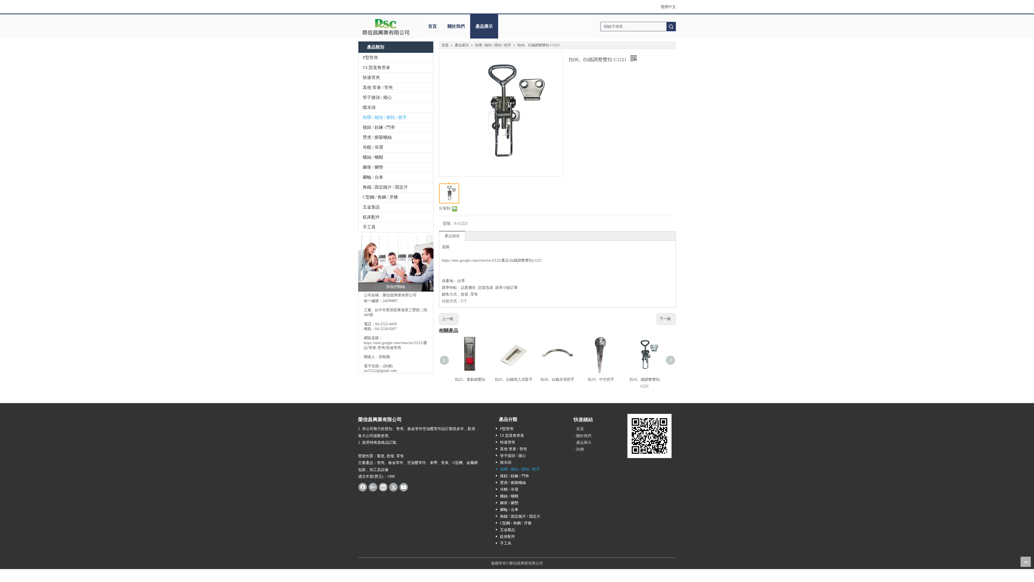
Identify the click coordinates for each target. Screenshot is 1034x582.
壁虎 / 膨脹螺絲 (377, 137)
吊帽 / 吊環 (373, 147)
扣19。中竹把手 (601, 379)
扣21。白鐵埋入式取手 (514, 379)
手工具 (369, 227)
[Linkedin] (383, 487)
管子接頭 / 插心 (377, 97)
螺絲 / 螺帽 (373, 157)
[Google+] (373, 487)
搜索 (671, 26)
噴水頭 (369, 107)
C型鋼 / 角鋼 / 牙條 (380, 197)
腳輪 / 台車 (373, 177)
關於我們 (456, 26)
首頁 (432, 26)
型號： (448, 223)
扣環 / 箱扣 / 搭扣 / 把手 (385, 117)
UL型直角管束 (376, 67)
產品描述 (452, 236)
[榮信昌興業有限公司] (385, 26)
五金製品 (371, 207)
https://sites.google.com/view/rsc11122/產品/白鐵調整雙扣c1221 (492, 260)
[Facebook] (362, 487)
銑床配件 (371, 217)
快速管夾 (371, 77)
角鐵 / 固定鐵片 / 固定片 (385, 187)
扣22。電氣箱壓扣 (470, 379)
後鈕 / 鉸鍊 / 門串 (379, 127)
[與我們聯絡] (396, 263)
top (1026, 562)
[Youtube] (403, 487)
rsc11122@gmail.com (380, 371)
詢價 (580, 449)
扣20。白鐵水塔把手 (557, 379)
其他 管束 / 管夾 (378, 87)
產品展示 (484, 26)
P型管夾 (370, 57)
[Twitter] (393, 487)
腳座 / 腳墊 (373, 167)
